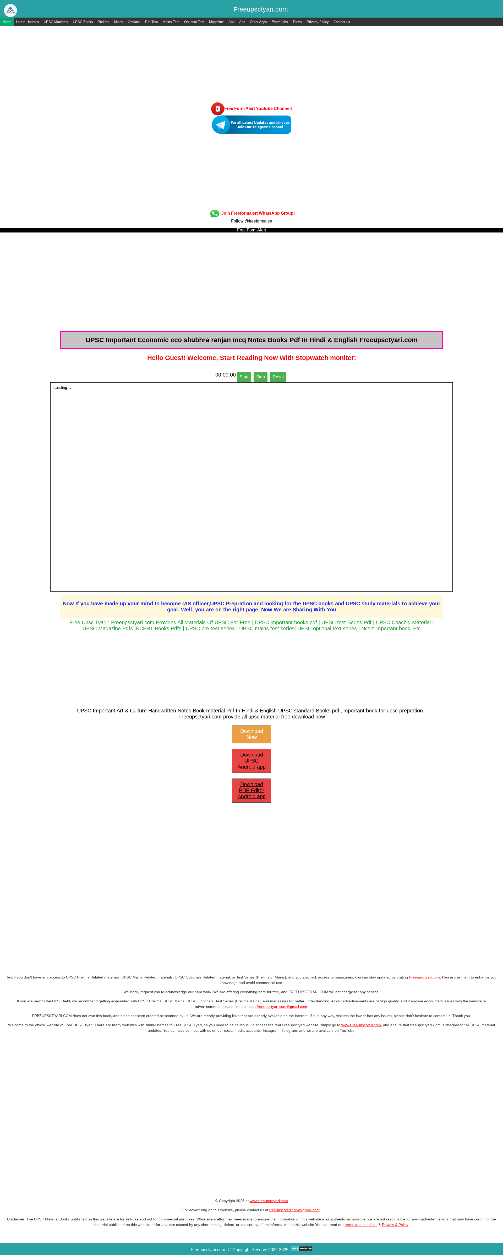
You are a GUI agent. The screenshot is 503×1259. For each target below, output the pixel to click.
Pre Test (151, 22)
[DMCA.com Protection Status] (302, 1249)
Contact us (341, 22)
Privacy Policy (318, 22)
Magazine (216, 22)
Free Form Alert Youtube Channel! (258, 108)
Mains (118, 22)
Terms (297, 22)
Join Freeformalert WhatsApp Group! (258, 213)
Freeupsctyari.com (424, 977)
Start (244, 377)
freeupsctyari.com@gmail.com (282, 1006)
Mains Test (171, 22)
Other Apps (258, 22)
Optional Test (194, 22)
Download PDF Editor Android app (252, 790)
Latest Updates (27, 22)
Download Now (251, 734)
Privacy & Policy (395, 1225)
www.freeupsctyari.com (269, 1201)
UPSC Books (83, 22)
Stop (260, 377)
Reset (278, 377)
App (231, 22)
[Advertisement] (251, 65)
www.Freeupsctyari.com (361, 1025)
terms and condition (361, 1225)
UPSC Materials (56, 22)
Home (6, 22)
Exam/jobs (280, 22)
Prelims (103, 22)
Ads (242, 22)
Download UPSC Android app (252, 761)
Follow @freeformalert (251, 221)
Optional (134, 22)
